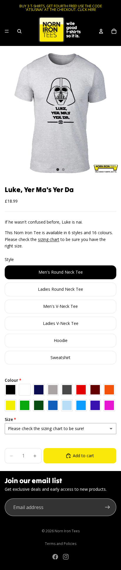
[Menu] (7, 31)
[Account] (101, 31)
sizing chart (48, 239)
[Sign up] (107, 507)
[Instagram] (65, 556)
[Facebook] (55, 556)
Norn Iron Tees (67, 530)
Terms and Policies (60, 543)
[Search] (19, 31)
